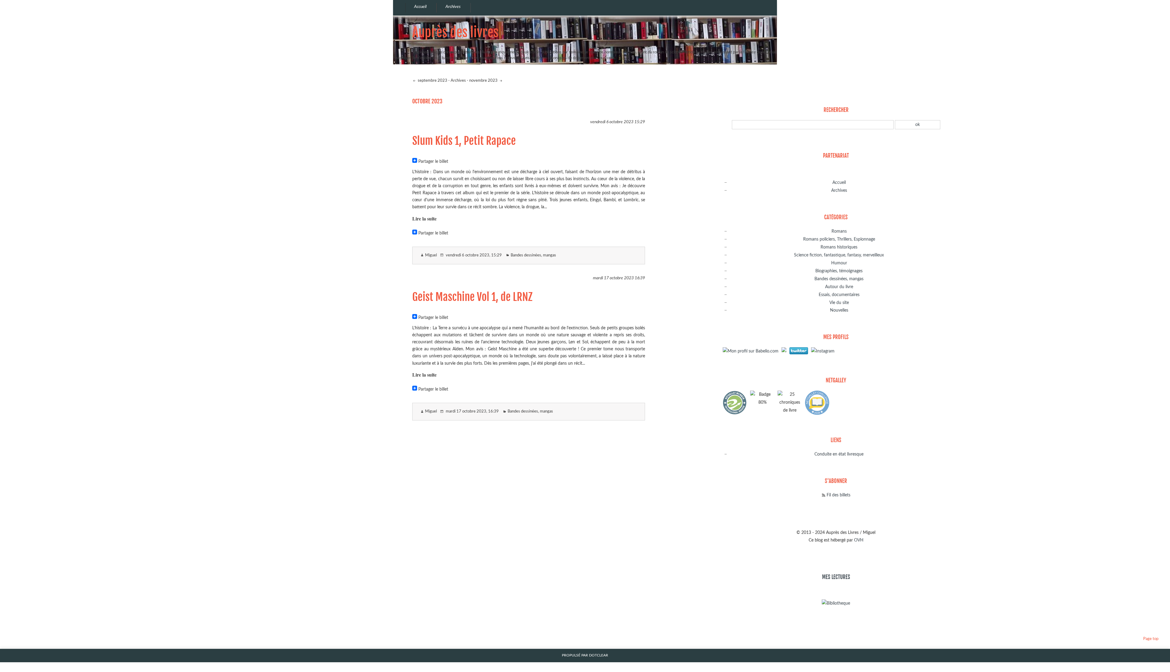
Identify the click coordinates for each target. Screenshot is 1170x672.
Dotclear (598, 655)
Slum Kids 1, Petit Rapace (464, 141)
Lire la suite (424, 218)
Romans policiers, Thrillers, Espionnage (839, 239)
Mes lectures (836, 577)
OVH (858, 540)
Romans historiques (839, 247)
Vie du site (839, 302)
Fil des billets (838, 495)
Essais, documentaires (839, 294)
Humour (839, 263)
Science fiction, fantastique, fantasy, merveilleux (839, 255)
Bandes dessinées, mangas (533, 255)
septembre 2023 (432, 81)
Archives (458, 81)
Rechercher (836, 110)
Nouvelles (839, 310)
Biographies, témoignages (839, 271)
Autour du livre (839, 286)
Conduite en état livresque (838, 454)
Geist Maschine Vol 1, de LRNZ (472, 297)
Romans (839, 231)
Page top (1150, 639)
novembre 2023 (483, 81)
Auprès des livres (455, 32)
